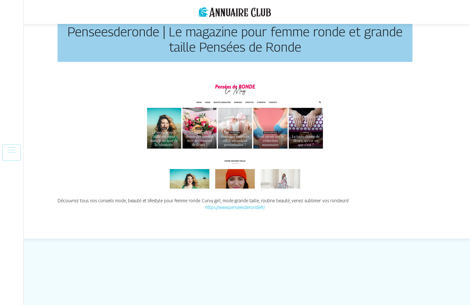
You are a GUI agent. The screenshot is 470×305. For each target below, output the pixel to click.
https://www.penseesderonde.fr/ (235, 207)
